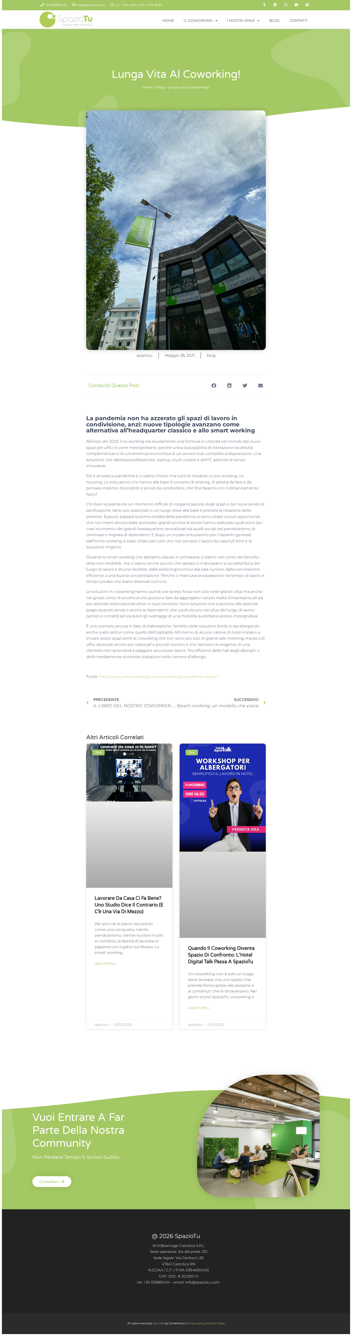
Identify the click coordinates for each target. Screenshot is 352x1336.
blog (211, 355)
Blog (274, 20)
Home (168, 20)
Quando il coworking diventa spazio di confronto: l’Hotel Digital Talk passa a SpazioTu (221, 955)
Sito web (158, 1323)
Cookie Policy (216, 1323)
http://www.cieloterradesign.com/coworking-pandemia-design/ (159, 676)
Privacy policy (196, 1323)
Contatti (299, 20)
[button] (213, 385)
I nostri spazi (241, 20)
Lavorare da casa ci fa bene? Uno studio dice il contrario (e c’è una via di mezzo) (129, 905)
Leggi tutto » (105, 963)
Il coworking (198, 20)
